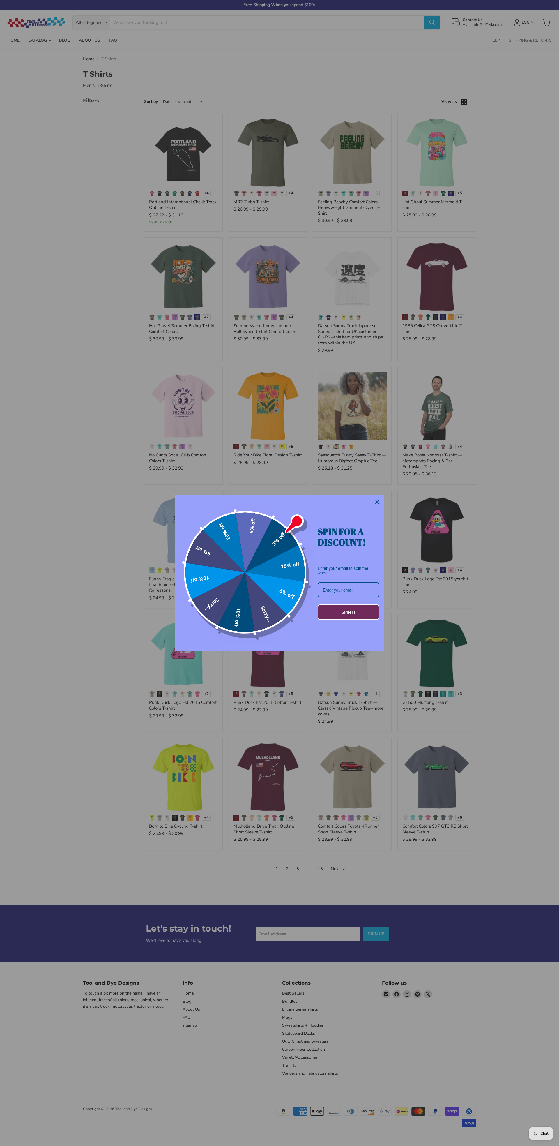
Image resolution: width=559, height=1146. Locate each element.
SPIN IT (349, 612)
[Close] (377, 502)
